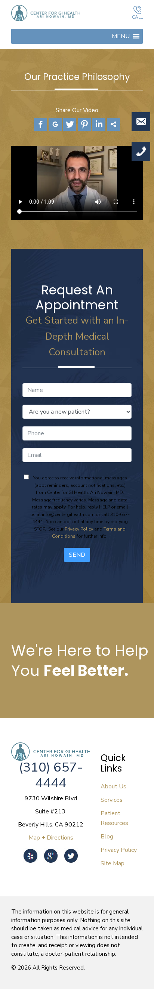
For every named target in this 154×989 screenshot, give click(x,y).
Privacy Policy (79, 529)
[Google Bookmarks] (55, 124)
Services (112, 800)
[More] (113, 124)
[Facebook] (40, 124)
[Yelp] (30, 851)
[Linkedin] (98, 124)
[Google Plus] (50, 851)
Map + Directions (50, 838)
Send (77, 555)
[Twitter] (69, 124)
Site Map (112, 863)
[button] (121, 36)
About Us (113, 786)
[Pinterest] (84, 124)
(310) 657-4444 (51, 775)
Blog (107, 836)
